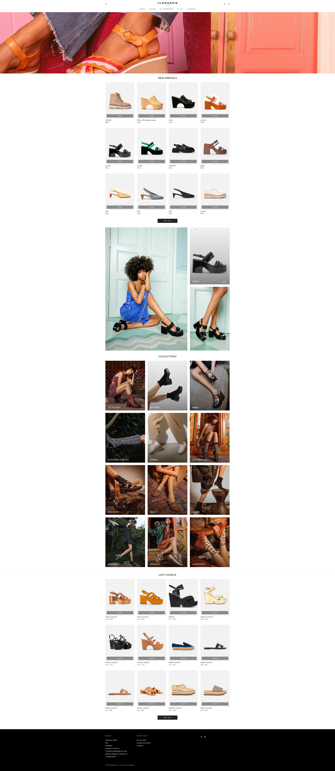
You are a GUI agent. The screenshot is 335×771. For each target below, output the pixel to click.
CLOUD (195, 281)
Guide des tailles (111, 740)
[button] (106, 4)
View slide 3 (172, 70)
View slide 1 (162, 70)
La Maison (140, 746)
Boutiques (108, 746)
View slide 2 (167, 70)
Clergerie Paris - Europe (116, 765)
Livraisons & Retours (112, 748)
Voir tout (168, 221)
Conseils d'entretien (144, 743)
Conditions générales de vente (116, 751)
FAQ (106, 743)
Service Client (141, 740)
